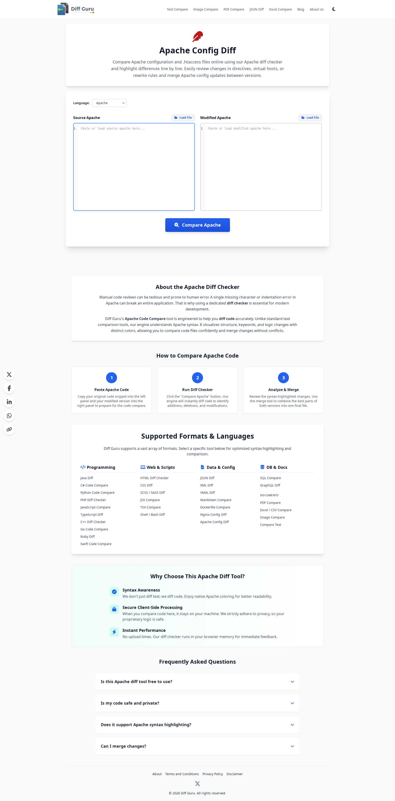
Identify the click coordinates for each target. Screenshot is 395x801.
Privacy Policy (213, 774)
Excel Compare (280, 9)
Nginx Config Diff (213, 514)
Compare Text (270, 524)
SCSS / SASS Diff (152, 492)
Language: (81, 103)
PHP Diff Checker (93, 500)
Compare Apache (201, 225)
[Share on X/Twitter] (9, 374)
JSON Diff (257, 9)
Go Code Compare (94, 529)
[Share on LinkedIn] (9, 401)
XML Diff (206, 485)
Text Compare (177, 9)
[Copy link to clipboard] (9, 429)
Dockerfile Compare (215, 507)
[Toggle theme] (333, 9)
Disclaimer (235, 774)
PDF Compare (234, 9)
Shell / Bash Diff (152, 514)
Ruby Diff (87, 536)
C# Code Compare (94, 485)
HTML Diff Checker (154, 478)
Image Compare (205, 9)
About (157, 774)
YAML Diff (207, 492)
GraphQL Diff (270, 485)
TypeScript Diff (91, 514)
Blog (300, 9)
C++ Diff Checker (93, 522)
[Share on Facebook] (9, 388)
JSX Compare (150, 500)
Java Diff (86, 478)
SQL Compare (270, 478)
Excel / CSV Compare (275, 510)
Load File (185, 117)
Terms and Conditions (182, 774)
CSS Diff (146, 485)
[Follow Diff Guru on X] (197, 784)
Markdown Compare (215, 500)
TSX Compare (150, 507)
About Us (317, 9)
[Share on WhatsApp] (9, 415)
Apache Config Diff (214, 522)
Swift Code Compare (96, 544)
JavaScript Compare (95, 507)
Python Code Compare (97, 492)
